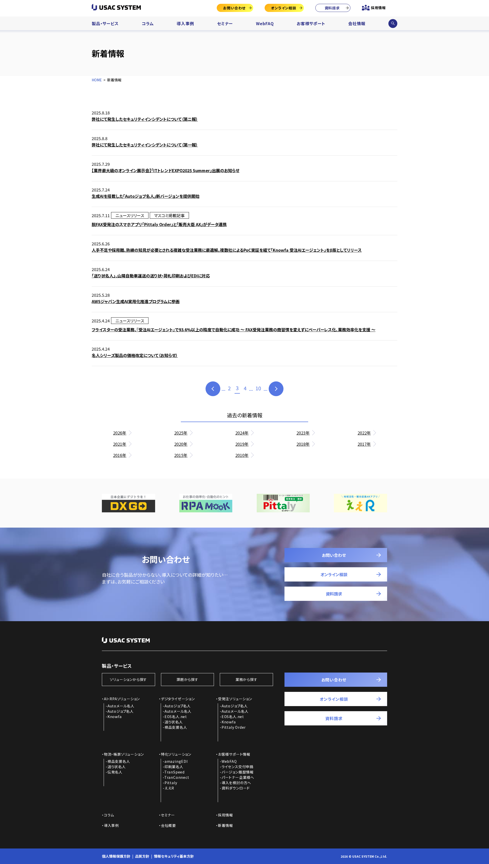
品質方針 (142, 856)
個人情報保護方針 (116, 856)
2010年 (242, 455)
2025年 (180, 433)
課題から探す (187, 679)
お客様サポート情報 (234, 754)
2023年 (303, 433)
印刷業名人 (174, 766)
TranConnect (176, 777)
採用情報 (378, 7)
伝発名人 (115, 771)
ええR (169, 788)
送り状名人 (174, 721)
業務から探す (246, 679)
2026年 (119, 433)
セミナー (225, 23)
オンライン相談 (283, 7)
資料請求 (332, 7)
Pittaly (171, 782)
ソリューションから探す (128, 679)
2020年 (180, 444)
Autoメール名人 (120, 705)
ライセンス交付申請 (237, 766)
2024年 (242, 433)
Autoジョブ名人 (120, 711)
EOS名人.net (176, 716)
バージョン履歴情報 (238, 771)
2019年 (242, 444)
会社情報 (356, 23)
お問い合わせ (234, 7)
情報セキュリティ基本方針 (174, 856)
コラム (148, 23)
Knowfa (114, 716)
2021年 (119, 444)
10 (258, 388)
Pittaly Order (234, 727)
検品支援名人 (176, 727)
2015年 (180, 455)
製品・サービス (105, 23)
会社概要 (168, 825)
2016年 (119, 455)
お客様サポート (311, 23)
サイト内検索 (392, 23)
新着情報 (225, 825)
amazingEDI (176, 761)
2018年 (303, 444)
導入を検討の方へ (236, 782)
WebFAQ (265, 23)
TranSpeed (174, 771)
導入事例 (185, 23)
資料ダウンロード (236, 788)
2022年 (364, 433)
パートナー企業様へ (238, 777)
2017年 (364, 444)
